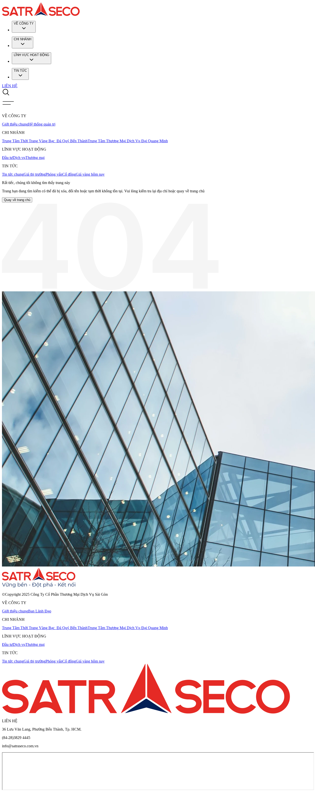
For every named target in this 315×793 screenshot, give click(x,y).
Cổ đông (69, 174)
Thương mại (35, 158)
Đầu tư (7, 158)
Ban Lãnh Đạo (39, 611)
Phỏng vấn (54, 174)
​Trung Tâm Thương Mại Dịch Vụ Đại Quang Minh (128, 141)
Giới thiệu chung (15, 124)
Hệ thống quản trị (41, 124)
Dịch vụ (19, 158)
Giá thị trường (35, 174)
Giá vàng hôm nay (90, 174)
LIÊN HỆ (9, 86)
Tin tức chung (13, 174)
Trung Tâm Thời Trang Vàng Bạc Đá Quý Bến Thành (45, 141)
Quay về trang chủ (17, 200)
